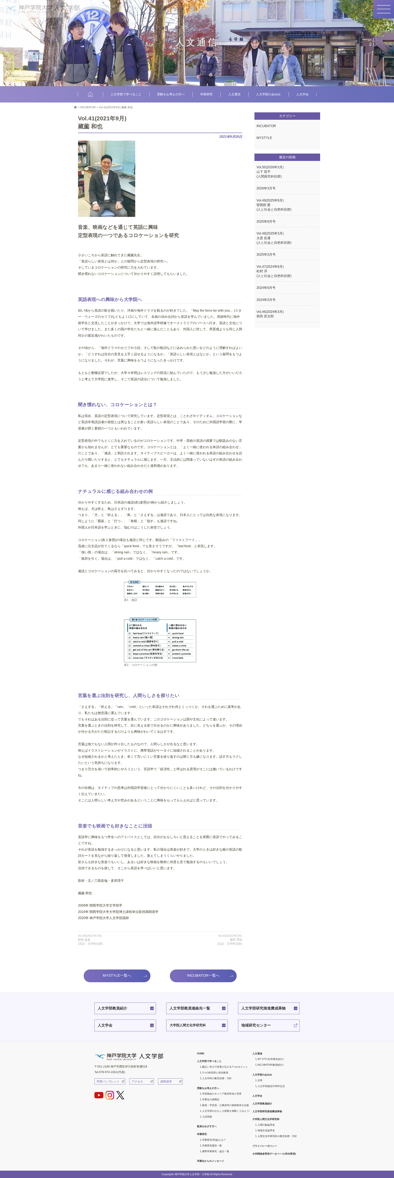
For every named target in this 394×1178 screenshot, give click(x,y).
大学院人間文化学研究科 (188, 1025)
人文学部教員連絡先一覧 (190, 1008)
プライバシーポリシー (264, 1146)
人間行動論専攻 (266, 1124)
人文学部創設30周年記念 (271, 1086)
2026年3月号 (266, 188)
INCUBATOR (266, 126)
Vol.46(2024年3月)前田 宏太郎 (270, 314)
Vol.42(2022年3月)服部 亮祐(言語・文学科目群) (229, 939)
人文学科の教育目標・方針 (217, 1078)
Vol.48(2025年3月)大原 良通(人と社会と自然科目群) (274, 238)
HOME (90, 94)
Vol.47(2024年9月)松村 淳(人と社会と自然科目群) (274, 271)
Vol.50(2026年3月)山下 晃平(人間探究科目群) (270, 171)
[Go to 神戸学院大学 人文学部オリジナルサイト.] (75, 107)
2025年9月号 (266, 221)
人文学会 (302, 94)
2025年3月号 (266, 254)
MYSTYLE (264, 138)
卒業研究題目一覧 (212, 1145)
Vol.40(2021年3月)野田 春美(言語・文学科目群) (90, 940)
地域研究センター (256, 1025)
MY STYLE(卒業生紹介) (271, 1059)
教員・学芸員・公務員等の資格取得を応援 (225, 1105)
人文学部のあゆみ (268, 94)
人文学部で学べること (126, 94)
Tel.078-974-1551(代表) (109, 1072)
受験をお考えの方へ (171, 94)
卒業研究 (206, 94)
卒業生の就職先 (210, 1099)
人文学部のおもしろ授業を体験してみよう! (226, 1111)
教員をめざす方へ (207, 1126)
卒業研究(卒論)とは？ (214, 1139)
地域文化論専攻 (266, 1130)
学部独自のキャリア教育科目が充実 (222, 1093)
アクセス (137, 1081)
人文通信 (234, 94)
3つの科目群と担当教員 (215, 1072)
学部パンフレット (108, 1081)
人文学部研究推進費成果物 (263, 1008)
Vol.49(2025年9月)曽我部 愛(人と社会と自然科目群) (274, 205)
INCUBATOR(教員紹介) (270, 1064)
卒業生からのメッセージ (210, 1161)
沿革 (260, 1080)
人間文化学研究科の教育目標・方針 (277, 1136)
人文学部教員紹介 (112, 1008)
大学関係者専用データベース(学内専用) (274, 1153)
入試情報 (207, 1116)
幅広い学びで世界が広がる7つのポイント (225, 1066)
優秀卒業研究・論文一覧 (215, 1151)
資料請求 (166, 1081)
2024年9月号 (266, 287)
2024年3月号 (266, 300)
